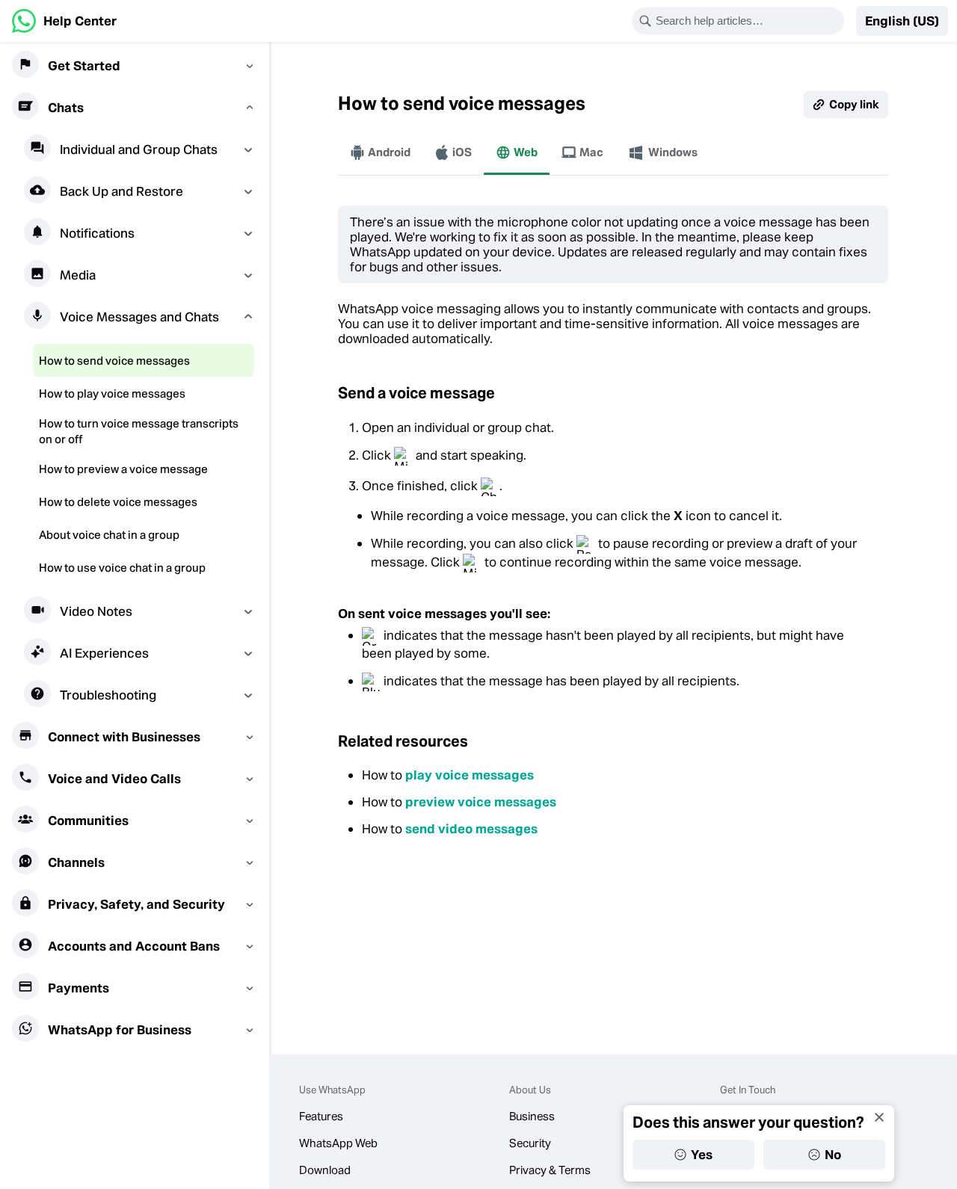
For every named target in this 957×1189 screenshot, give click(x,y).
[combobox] (747, 20)
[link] (64, 21)
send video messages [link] (471, 829)
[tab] (380, 152)
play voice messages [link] (469, 775)
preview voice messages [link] (480, 802)
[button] (902, 21)
